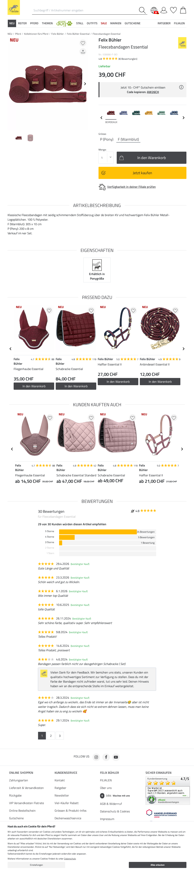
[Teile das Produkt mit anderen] (82, 51)
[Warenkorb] (183, 9)
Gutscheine (16, 818)
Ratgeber (60, 788)
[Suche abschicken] (143, 10)
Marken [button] (115, 23)
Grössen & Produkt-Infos (70, 810)
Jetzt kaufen (142, 173)
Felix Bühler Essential (78, 34)
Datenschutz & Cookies (115, 811)
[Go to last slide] (11, 348)
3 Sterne (49, 542)
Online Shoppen (21, 772)
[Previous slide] (11, 83)
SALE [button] (104, 23)
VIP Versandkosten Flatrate (26, 803)
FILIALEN (106, 780)
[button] (64, 23)
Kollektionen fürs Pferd (36, 34)
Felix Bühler (57, 34)
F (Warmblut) (128, 139)
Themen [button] (47, 23)
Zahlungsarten (18, 780)
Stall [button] (79, 23)
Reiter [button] (22, 23)
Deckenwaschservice (68, 818)
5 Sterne (49, 531)
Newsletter (62, 795)
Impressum (107, 819)
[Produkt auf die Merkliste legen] (82, 42)
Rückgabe (15, 795)
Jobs (116, 795)
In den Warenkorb (34, 386)
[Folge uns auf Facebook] (106, 757)
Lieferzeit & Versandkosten (26, 788)
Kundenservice (66, 772)
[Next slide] (85, 83)
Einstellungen (36, 865)
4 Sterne (49, 537)
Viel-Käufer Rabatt (67, 803)
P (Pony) (106, 139)
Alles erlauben (158, 865)
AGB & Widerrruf (111, 803)
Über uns (106, 788)
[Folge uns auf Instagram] (96, 757)
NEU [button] (12, 23)
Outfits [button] (92, 23)
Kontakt (60, 780)
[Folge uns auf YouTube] (116, 757)
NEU (10, 34)
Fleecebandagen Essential (106, 34)
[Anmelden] (163, 9)
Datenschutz (70, 858)
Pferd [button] (34, 23)
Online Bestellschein (22, 810)
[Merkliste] (173, 9)
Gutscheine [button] (132, 23)
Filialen (179, 23)
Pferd (18, 34)
